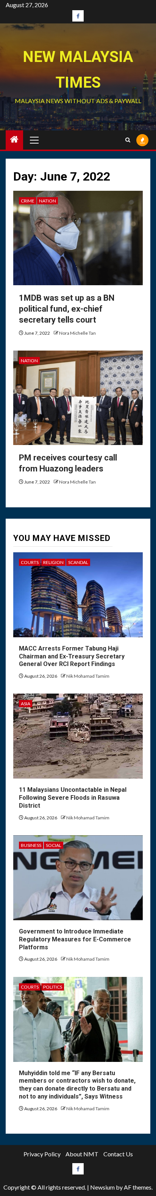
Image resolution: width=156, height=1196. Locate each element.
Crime (27, 201)
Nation (47, 201)
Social (53, 845)
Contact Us (118, 1153)
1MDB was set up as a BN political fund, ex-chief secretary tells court (66, 308)
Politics (52, 987)
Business (31, 845)
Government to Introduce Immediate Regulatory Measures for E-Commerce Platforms (75, 939)
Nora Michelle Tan (77, 333)
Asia (25, 703)
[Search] (128, 140)
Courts (30, 562)
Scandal (78, 562)
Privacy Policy (42, 1153)
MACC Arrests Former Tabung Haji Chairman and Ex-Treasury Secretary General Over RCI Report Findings (72, 656)
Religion (53, 562)
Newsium (102, 1187)
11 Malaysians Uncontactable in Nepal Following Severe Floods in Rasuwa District (72, 797)
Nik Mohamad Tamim (87, 676)
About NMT (82, 1153)
